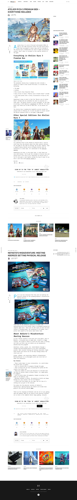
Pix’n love (19, 415)
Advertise (32, 489)
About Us (27, 489)
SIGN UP (39, 174)
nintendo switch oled (39, 414)
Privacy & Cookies (43, 489)
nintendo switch (25, 414)
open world (40, 112)
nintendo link (20, 414)
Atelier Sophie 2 (31, 158)
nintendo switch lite (32, 414)
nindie (41, 413)
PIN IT (32, 130)
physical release (45, 414)
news (38, 413)
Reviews (9, 466)
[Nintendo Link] (38, 486)
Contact (49, 489)
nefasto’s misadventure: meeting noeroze (31, 413)
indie (18, 413)
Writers (37, 489)
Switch (16, 250)
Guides (9, 238)
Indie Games (10, 250)
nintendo (44, 413)
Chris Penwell (14, 14)
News (40, 233)
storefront (33, 104)
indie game (21, 413)
